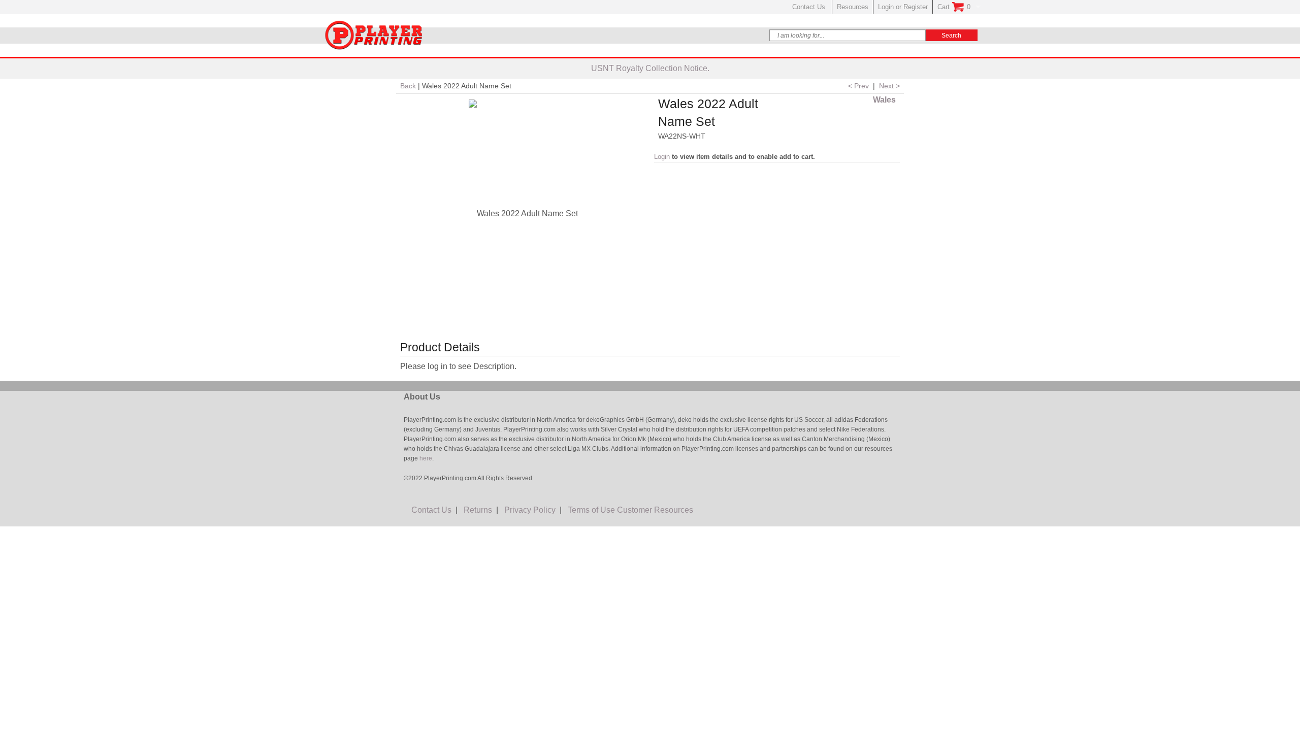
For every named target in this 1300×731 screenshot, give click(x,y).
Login (662, 156)
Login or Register (903, 7)
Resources (852, 7)
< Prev (858, 86)
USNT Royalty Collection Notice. (650, 68)
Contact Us (809, 7)
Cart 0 (953, 7)
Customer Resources (655, 510)
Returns (478, 510)
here (425, 458)
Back (408, 86)
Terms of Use (591, 510)
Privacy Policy (530, 510)
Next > (889, 86)
